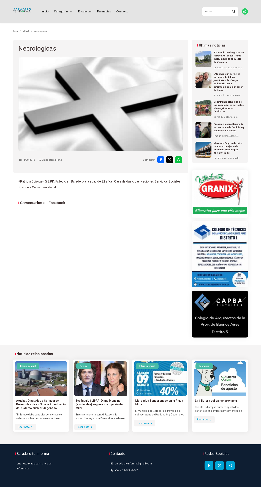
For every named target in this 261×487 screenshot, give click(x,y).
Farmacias (104, 11)
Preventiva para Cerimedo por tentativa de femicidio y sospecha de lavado (229, 127)
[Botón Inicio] (22, 11)
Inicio (45, 11)
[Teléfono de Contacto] (245, 11)
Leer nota (24, 427)
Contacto (122, 11)
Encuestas (85, 11)
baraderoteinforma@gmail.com (133, 463)
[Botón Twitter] (219, 465)
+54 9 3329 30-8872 (126, 470)
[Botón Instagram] (230, 465)
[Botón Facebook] (209, 465)
